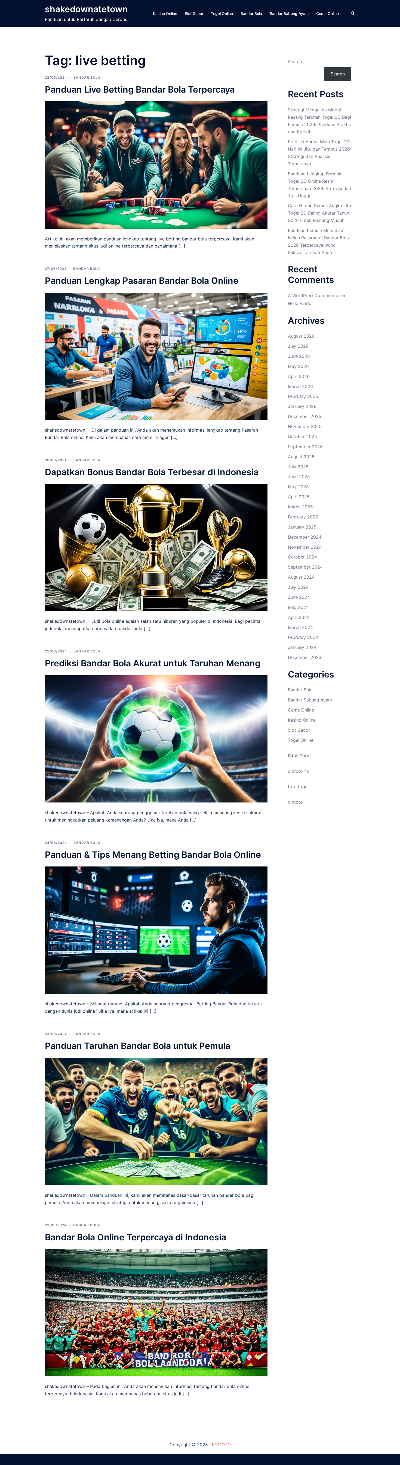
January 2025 (302, 527)
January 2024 (302, 647)
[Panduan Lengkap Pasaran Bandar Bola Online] (156, 356)
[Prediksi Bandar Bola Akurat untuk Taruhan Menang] (156, 738)
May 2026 (298, 366)
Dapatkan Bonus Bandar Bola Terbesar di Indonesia (152, 472)
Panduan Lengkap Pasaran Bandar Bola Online (141, 280)
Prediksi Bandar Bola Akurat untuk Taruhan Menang (152, 663)
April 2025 (299, 496)
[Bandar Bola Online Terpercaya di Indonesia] (156, 1312)
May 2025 (298, 486)
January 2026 (302, 406)
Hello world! (300, 303)
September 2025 (305, 446)
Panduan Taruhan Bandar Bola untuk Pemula (137, 1045)
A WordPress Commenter (314, 295)
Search (295, 61)
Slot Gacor (194, 13)
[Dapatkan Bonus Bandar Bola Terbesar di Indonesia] (156, 547)
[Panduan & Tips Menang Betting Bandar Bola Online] (156, 929)
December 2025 (304, 416)
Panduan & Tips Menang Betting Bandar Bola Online (153, 854)
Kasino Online (165, 13)
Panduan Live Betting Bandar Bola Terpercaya (140, 89)
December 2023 (304, 657)
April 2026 (299, 376)
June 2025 (299, 476)
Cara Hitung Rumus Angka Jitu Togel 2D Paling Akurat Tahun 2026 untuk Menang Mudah (319, 213)
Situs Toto (298, 755)
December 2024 (304, 537)
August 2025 (301, 456)
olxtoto (295, 802)
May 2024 (298, 607)
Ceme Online (327, 13)
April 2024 (299, 617)
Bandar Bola (251, 13)
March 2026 (300, 386)
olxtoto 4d (299, 771)
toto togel (298, 786)
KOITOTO (221, 1444)
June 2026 (299, 356)
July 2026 (298, 346)
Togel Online (222, 13)
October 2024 (302, 557)
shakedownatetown (86, 9)
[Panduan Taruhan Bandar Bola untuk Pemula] (156, 1121)
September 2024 (305, 567)
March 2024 (300, 627)
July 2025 (298, 466)
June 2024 (299, 597)
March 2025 (300, 506)
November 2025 (305, 426)
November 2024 (305, 547)
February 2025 (303, 517)
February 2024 (303, 637)
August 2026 (301, 336)
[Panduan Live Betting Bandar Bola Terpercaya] (156, 164)
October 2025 (302, 436)
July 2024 (298, 587)
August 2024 (301, 577)
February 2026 (303, 396)
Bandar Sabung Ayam (289, 13)
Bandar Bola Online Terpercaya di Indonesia (135, 1237)
